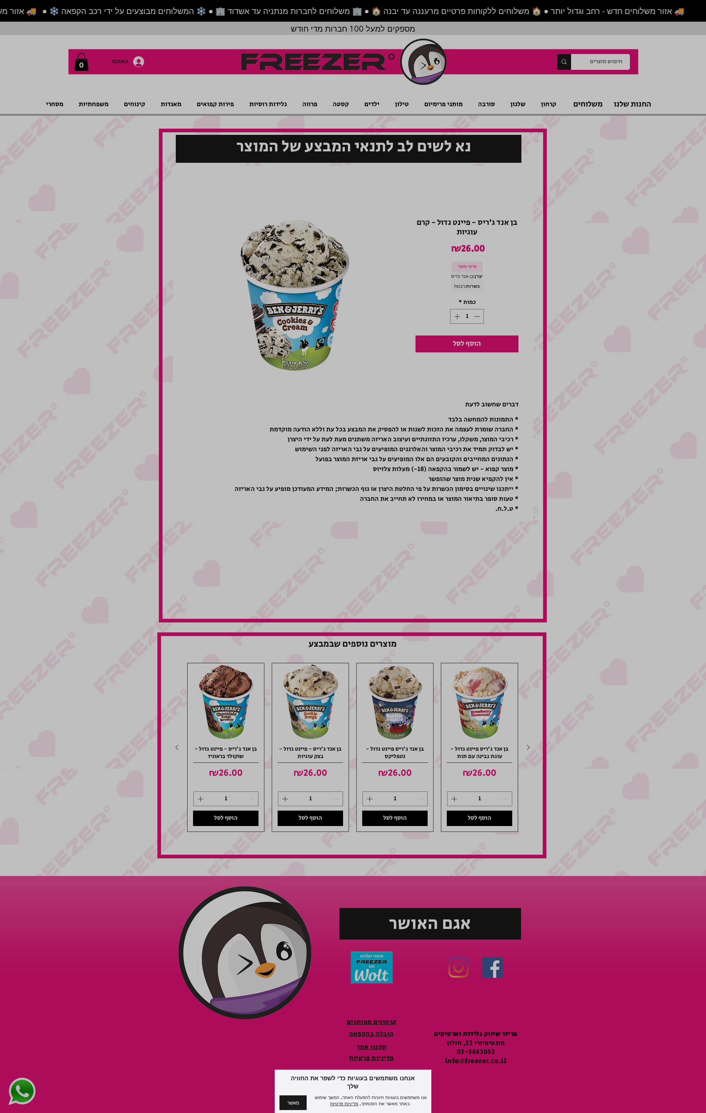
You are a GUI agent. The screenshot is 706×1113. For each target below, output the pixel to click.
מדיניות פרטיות (344, 1103)
